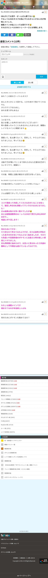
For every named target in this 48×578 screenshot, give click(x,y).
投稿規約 (14, 47)
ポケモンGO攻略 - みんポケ (18, 2)
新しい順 (17, 82)
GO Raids (3, 548)
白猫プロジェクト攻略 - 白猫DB (9, 539)
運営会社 (22, 558)
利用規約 (15, 558)
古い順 (30, 82)
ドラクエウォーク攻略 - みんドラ (10, 543)
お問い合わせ (31, 558)
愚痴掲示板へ (42, 31)
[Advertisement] (24, 274)
